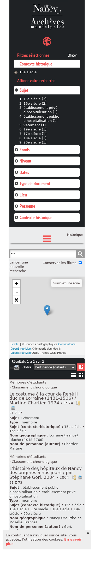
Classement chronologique (34, 387)
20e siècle (32, 514)
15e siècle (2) (35, 99)
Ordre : (27, 367)
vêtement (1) (35, 125)
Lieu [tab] (23, 195)
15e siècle (28, 72)
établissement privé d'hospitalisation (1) (40, 110)
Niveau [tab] (25, 161)
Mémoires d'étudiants (27, 382)
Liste (81, 367)
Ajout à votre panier (13, 407)
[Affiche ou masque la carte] (47, 42)
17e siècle (39, 509)
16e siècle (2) (35, 103)
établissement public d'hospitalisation (33, 490)
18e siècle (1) (35, 138)
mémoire (29, 422)
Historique (75, 235)
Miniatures (81, 375)
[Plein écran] (16, 300)
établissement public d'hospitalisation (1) (41, 119)
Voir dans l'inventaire (78, 403)
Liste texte (73, 376)
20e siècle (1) (35, 142)
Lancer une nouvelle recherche (18, 266)
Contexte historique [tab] (36, 217)
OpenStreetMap (21, 352)
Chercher (80, 254)
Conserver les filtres (60, 263)
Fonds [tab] (25, 150)
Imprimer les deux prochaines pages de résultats (17, 368)
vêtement (31, 418)
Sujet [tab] (24, 90)
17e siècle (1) (35, 134)
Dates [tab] (24, 172)
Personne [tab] (27, 206)
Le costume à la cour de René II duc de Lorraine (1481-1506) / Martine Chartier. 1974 (43, 398)
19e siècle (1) (35, 129)
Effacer (72, 55)
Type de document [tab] (35, 184)
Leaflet (15, 344)
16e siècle (18, 431)
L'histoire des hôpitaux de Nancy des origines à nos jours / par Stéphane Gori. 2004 (45, 473)
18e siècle (60, 509)
